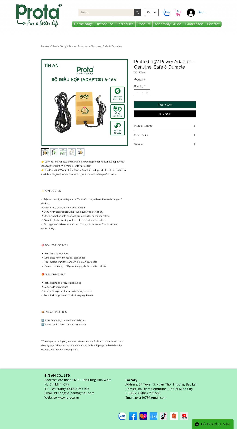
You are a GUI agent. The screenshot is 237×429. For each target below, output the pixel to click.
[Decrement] (137, 93)
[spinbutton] (142, 93)
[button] (178, 13)
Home (45, 46)
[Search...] (137, 12)
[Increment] (147, 93)
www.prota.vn (68, 397)
